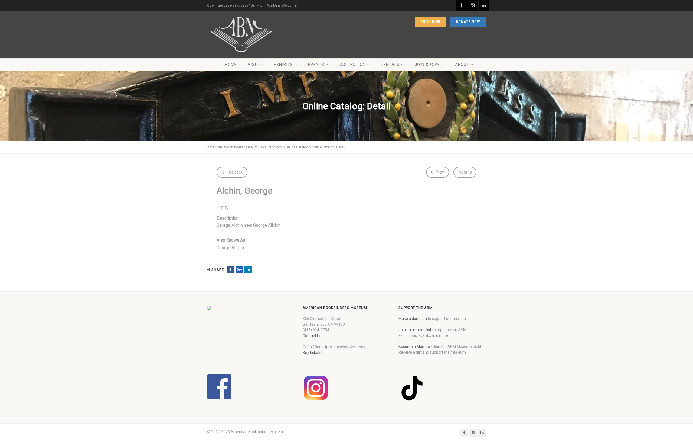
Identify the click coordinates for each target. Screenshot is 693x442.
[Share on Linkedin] (248, 269)
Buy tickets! (312, 352)
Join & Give (427, 64)
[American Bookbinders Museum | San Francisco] (241, 34)
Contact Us (312, 336)
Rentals (390, 64)
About (462, 64)
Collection (352, 64)
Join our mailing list (414, 330)
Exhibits (283, 64)
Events (316, 64)
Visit (253, 64)
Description (227, 218)
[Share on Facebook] (230, 269)
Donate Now (468, 22)
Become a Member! (415, 346)
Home (231, 64)
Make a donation (412, 318)
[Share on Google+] (239, 269)
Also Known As (231, 240)
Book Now (430, 22)
